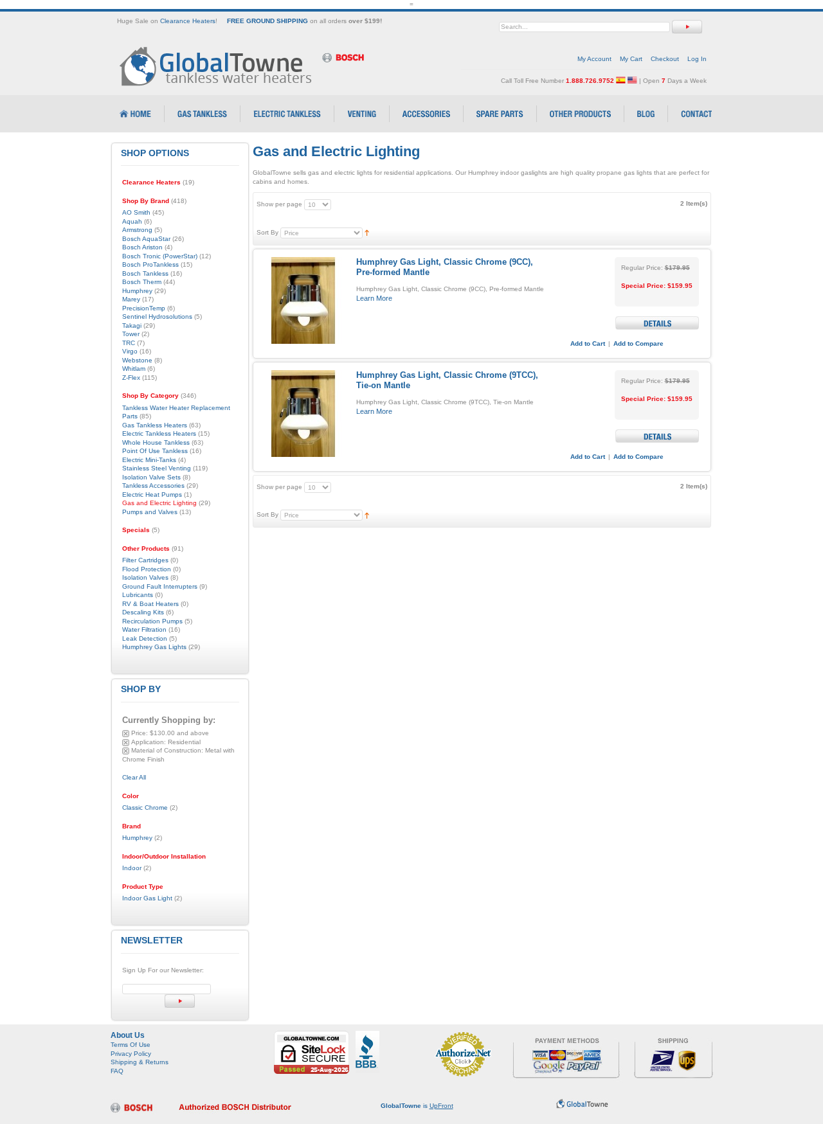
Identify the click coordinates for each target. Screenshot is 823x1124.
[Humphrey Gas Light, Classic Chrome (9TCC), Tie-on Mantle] (303, 413)
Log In (697, 58)
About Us (128, 1035)
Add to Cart (587, 343)
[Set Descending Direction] (367, 232)
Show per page (279, 204)
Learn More (374, 298)
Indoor (131, 867)
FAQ (117, 1071)
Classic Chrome (145, 807)
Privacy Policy (131, 1053)
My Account (594, 58)
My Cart (631, 58)
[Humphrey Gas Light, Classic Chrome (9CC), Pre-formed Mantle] (303, 300)
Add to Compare (638, 343)
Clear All (134, 777)
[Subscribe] (180, 1001)
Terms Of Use (130, 1044)
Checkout (665, 58)
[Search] (687, 26)
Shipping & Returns (139, 1062)
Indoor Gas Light (147, 898)
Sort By (267, 232)
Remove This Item (125, 733)
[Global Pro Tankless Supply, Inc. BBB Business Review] (367, 1035)
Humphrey (137, 837)
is (417, 1105)
